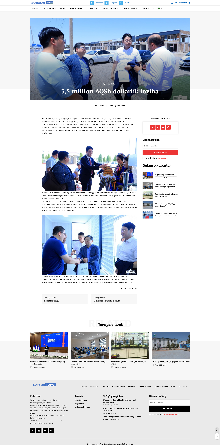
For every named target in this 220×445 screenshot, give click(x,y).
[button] (179, 2)
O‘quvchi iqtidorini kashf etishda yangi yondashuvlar (166, 175)
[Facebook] (92, 3)
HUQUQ (106, 386)
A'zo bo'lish (162, 158)
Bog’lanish (79, 404)
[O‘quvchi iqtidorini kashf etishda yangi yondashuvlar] (148, 175)
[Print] (163, 127)
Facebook (99, 3)
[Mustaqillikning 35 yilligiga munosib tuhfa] (148, 205)
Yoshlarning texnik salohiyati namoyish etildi (166, 195)
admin (101, 106)
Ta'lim (105, 413)
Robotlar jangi (51, 300)
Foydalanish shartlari (171, 414)
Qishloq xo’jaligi (161, 386)
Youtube (127, 3)
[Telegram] (106, 3)
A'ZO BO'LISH (159, 152)
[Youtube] (121, 3)
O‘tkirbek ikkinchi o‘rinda (107, 300)
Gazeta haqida (81, 400)
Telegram (113, 3)
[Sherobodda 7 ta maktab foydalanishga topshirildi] (148, 185)
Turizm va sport (118, 386)
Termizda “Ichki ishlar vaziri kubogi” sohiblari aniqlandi (166, 214)
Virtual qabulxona (82, 407)
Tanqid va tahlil (145, 386)
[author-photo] (31, 367)
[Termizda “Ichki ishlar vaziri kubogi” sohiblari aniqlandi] (148, 214)
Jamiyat (84, 386)
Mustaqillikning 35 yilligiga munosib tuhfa (165, 205)
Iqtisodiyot (110, 84)
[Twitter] (157, 127)
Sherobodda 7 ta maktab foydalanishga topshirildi (165, 185)
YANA (173, 386)
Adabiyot (131, 386)
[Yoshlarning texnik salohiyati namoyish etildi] (148, 195)
